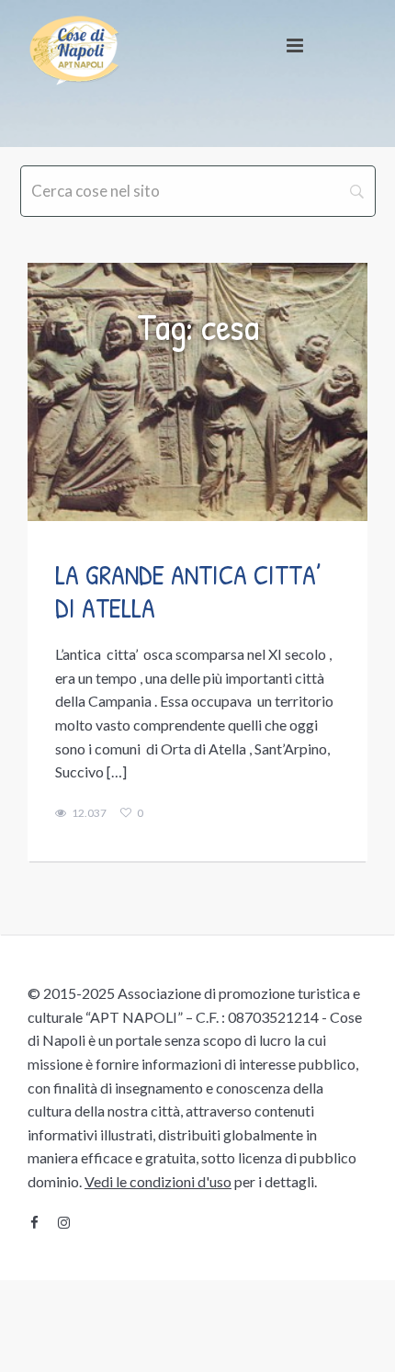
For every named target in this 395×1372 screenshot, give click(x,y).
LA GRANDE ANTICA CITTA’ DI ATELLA (188, 591)
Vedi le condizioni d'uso (158, 1181)
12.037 (89, 813)
